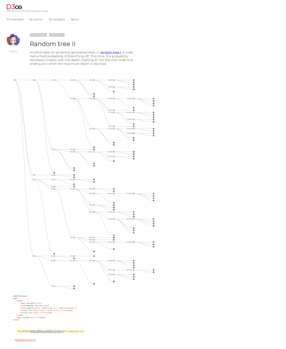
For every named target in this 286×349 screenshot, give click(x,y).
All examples (15, 19)
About (75, 19)
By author (36, 19)
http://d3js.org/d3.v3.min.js (47, 331)
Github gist (57, 35)
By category (57, 19)
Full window (38, 35)
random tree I (110, 52)
